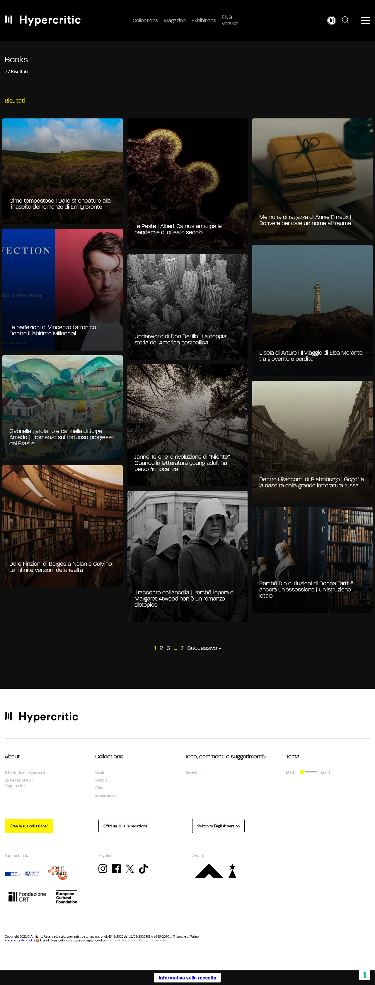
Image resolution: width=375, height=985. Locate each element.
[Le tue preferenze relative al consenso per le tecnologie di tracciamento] (364, 974)
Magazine (175, 21)
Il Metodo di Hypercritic (27, 772)
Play (99, 787)
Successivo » (204, 648)
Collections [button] (109, 757)
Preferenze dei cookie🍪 (22, 940)
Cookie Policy (158, 940)
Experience (105, 795)
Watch (101, 779)
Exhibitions (204, 21)
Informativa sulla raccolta (187, 978)
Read (99, 772)
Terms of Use (117, 940)
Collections (145, 21)
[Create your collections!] (29, 826)
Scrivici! (193, 772)
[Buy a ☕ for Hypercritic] (125, 826)
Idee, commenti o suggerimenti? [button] (226, 757)
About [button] (12, 757)
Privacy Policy (137, 940)
